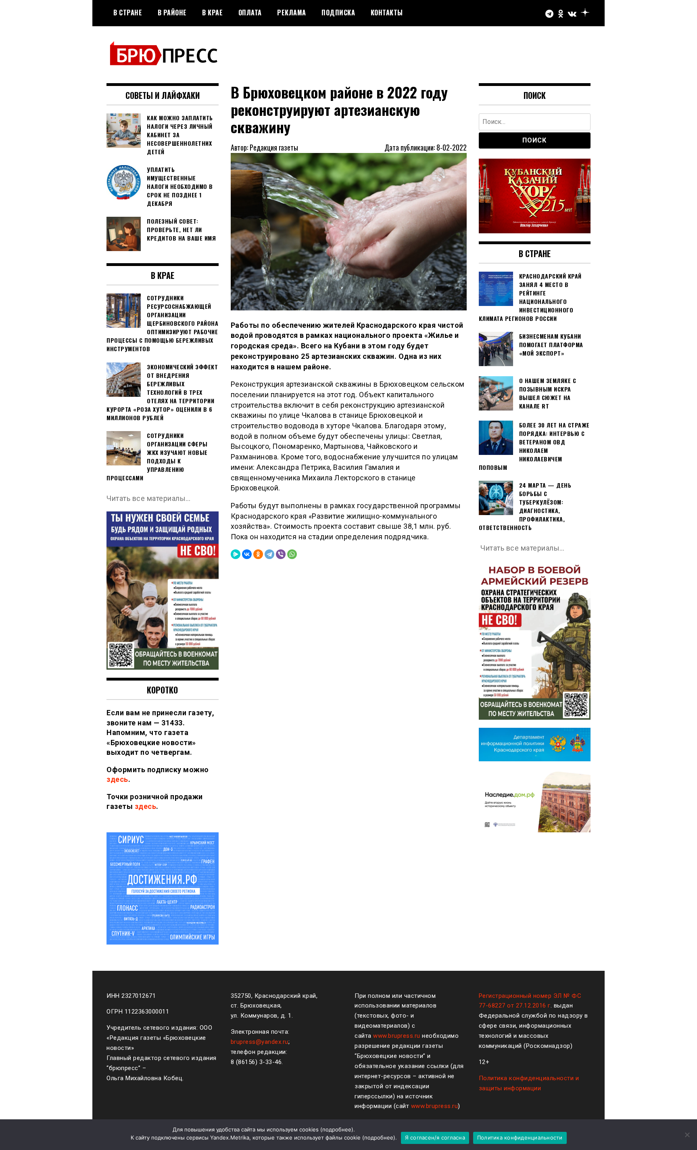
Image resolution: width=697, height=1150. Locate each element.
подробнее (336, 1129)
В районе (172, 12)
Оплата (250, 12)
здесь (117, 779)
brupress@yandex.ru (259, 1041)
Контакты (387, 12)
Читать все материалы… (148, 498)
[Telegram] (269, 554)
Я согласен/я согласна (435, 1137)
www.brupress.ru (396, 1035)
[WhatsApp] (292, 554)
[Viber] (281, 554)
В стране (127, 12)
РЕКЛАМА (291, 12)
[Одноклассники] (258, 554)
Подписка (338, 12)
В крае (212, 12)
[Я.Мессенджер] (235, 554)
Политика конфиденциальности (520, 1137)
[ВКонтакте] (247, 554)
